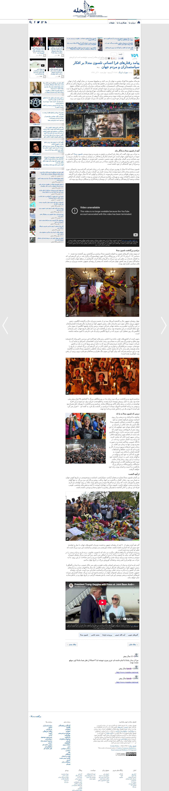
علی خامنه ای (48, 748)
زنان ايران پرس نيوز (104, 777)
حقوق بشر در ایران (104, 775)
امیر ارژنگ (37, 169)
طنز (69, 752)
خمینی (50, 743)
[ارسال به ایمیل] (106, 58)
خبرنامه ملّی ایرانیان (131, 778)
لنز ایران (66, 780)
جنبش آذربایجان (132, 777)
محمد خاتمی (95, 635)
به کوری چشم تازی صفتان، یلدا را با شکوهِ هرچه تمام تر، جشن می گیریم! (53, 98)
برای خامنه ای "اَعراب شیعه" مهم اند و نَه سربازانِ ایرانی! (53, 102)
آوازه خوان (109, 733)
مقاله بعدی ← (71, 644)
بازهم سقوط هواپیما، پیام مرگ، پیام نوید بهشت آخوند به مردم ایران (53, 87)
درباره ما (132, 23)
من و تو (66, 782)
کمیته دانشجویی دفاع (103, 780)
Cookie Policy (114, 746)
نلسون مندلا (78, 154)
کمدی (68, 760)
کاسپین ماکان (37, 154)
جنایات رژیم (66, 745)
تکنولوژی (67, 743)
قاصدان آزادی (64, 778)
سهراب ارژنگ (123, 72)
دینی (68, 746)
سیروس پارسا (36, 109)
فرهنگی (119, 727)
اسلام (50, 727)
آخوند (50, 733)
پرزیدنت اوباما (107, 635)
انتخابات (67, 729)
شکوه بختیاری (37, 139)
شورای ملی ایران (91, 777)
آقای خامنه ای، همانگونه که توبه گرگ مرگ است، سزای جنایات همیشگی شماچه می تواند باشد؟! (56, 51)
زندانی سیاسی (65, 748)
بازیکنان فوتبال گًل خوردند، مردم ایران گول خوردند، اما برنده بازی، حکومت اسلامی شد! (53, 146)
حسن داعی (65, 775)
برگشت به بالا (36, 716)
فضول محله (84, 8)
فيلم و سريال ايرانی (63, 777)
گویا (122, 775)
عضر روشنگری (78, 782)
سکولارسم (123, 731)
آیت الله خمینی (120, 635)
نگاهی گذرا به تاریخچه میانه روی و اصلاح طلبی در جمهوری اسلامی (53, 143)
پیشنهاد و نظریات (64, 739)
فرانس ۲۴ (133, 785)
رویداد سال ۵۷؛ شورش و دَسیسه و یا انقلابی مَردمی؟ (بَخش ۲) (52, 106)
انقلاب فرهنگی (47, 731)
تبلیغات (111, 23)
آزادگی (121, 774)
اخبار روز (134, 774)
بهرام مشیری (64, 774)
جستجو (30, 21)
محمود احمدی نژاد (46, 741)
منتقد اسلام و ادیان (77, 790)
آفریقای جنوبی (133, 635)
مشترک (41, 21)
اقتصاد (68, 727)
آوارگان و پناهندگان (64, 725)
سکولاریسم (48, 746)
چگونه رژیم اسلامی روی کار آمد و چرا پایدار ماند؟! (54, 150)
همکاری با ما (121, 23)
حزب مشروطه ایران (90, 775)
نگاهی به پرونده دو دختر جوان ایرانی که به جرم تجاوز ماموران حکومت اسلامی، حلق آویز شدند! (53, 136)
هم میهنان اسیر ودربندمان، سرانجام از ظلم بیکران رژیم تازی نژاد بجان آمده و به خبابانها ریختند (38, 72)
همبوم (121, 777)
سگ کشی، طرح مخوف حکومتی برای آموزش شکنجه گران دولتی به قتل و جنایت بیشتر (53, 128)
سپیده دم (133, 782)
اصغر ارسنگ (79, 775)
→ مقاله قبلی (133, 644)
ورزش (68, 764)
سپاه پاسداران (47, 725)
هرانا (108, 782)
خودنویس (133, 780)
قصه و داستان (66, 756)
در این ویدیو (133, 625)
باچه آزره (79, 777)
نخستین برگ (139, 21)
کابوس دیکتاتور (78, 783)
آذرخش (80, 774)
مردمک (134, 787)
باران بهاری (36, 124)
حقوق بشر (106, 774)
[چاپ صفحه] (109, 58)
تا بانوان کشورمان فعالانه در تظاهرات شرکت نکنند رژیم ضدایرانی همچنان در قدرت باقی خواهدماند (56, 72)
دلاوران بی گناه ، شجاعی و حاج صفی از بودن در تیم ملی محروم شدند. (54, 117)
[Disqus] (102, 681)
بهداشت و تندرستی (64, 733)
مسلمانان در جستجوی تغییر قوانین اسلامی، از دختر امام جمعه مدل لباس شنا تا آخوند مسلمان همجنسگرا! (53, 132)
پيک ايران (133, 775)
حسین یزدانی (78, 778)
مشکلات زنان (66, 762)
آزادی (117, 731)
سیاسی (125, 727)
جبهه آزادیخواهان (91, 774)
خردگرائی (49, 729)
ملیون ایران (92, 778)
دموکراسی (131, 731)
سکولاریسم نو (132, 783)
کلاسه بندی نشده (65, 758)
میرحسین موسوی (46, 737)
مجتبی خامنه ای (47, 745)
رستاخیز (80, 780)
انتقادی (68, 731)
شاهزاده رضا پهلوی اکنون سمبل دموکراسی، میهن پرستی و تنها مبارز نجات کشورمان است (38, 50)
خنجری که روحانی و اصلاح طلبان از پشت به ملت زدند (52, 113)
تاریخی (68, 741)
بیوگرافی (67, 735)
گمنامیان (80, 788)
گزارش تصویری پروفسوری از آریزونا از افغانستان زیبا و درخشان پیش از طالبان (53, 158)
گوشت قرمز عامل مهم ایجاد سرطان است (53, 164)
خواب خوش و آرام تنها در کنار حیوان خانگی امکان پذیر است (53, 161)
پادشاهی (67, 737)
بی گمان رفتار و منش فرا (129, 240)
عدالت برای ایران (104, 778)
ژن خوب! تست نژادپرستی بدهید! (55, 120)
